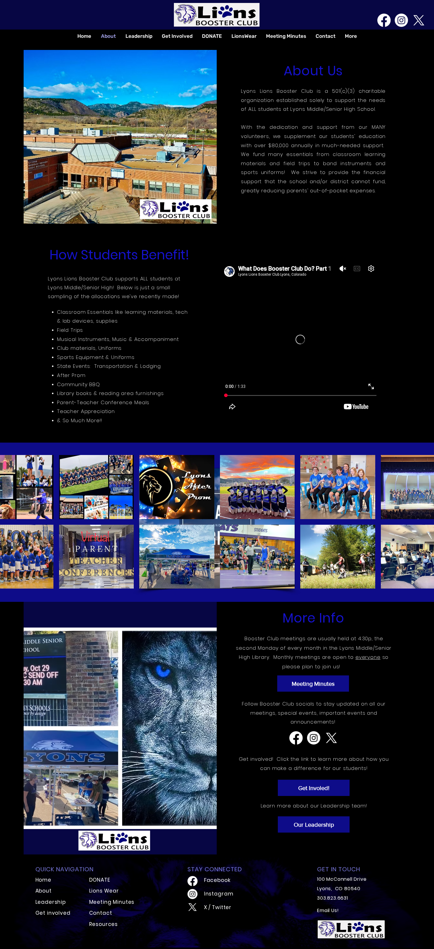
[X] (418, 20)
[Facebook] (384, 20)
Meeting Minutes (112, 902)
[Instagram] (401, 20)
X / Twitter (217, 907)
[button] (96, 487)
